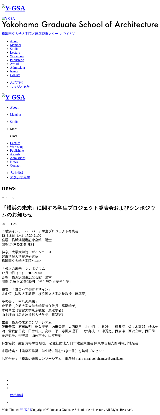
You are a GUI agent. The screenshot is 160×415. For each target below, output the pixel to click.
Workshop (17, 56)
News (14, 71)
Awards (15, 63)
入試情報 (16, 82)
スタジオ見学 (20, 86)
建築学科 (16, 395)
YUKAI (25, 409)
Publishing (17, 60)
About (14, 41)
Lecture (15, 52)
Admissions (17, 67)
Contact (15, 75)
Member (15, 45)
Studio (14, 48)
